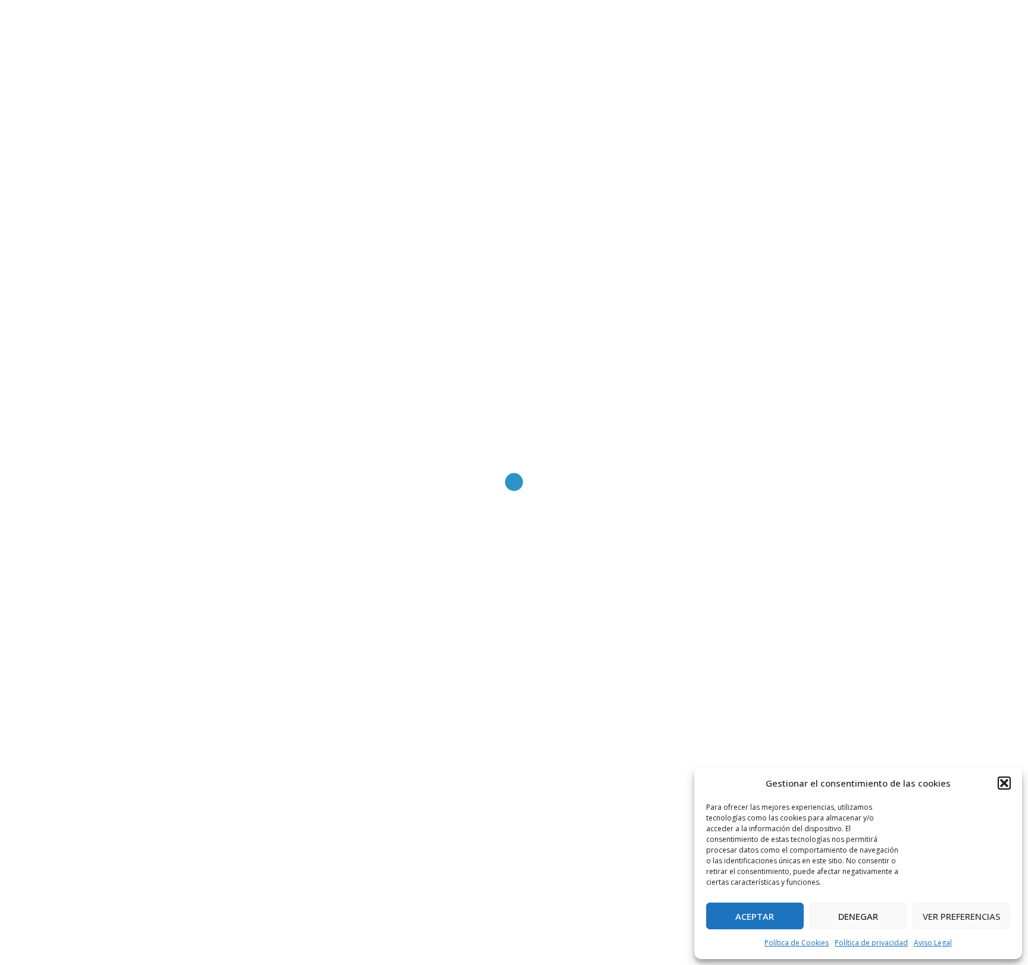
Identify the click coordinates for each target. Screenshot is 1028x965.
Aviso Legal (933, 943)
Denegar (858, 916)
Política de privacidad (871, 943)
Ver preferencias (962, 916)
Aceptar (754, 916)
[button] (1004, 783)
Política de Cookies (796, 943)
